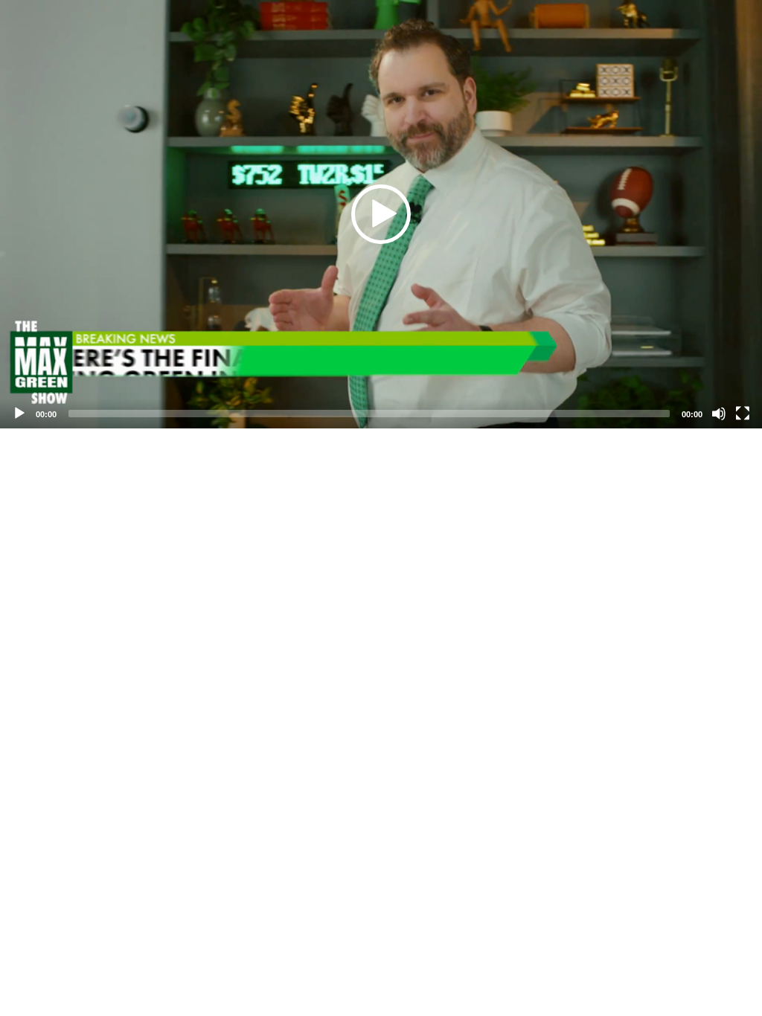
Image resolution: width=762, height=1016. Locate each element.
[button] (381, 214)
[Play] (19, 413)
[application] (381, 214)
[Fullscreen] (742, 413)
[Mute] (718, 413)
